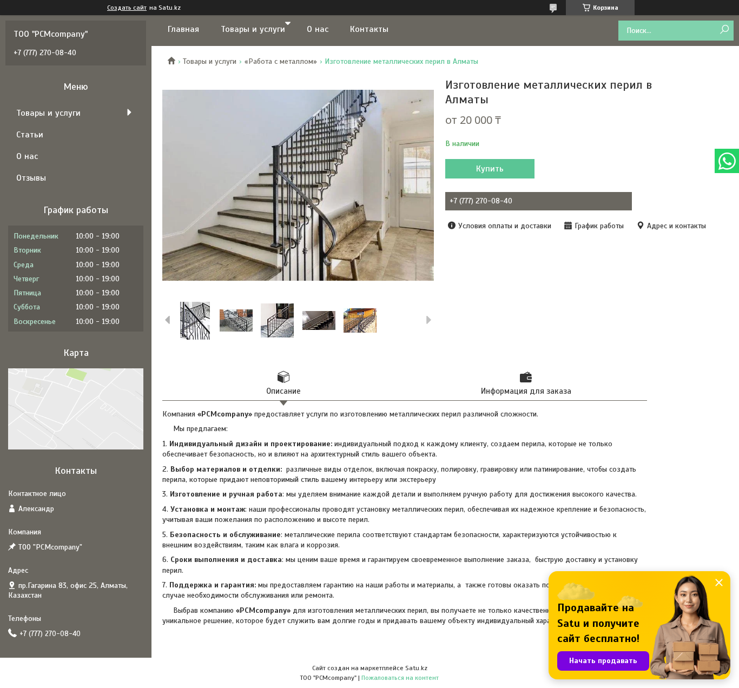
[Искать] (724, 30)
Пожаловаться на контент (400, 678)
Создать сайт (127, 7)
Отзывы (31, 178)
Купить (490, 168)
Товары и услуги (253, 29)
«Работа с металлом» (281, 61)
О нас (317, 29)
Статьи (29, 134)
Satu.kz (416, 668)
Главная (183, 29)
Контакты (369, 29)
